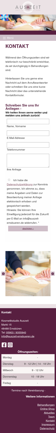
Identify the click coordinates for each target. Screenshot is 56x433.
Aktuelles (49, 412)
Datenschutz (47, 428)
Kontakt (50, 420)
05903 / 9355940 (16, 332)
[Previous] (3, 274)
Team (51, 416)
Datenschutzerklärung (20, 184)
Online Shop (47, 408)
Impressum (48, 424)
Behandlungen (46, 404)
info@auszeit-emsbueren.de (17, 336)
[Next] (53, 274)
